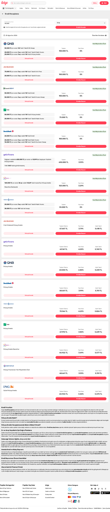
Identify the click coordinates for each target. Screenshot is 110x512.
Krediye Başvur (81, 58)
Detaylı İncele (29, 58)
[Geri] (2, 14)
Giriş (95, 3)
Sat (105, 3)
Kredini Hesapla (81, 27)
